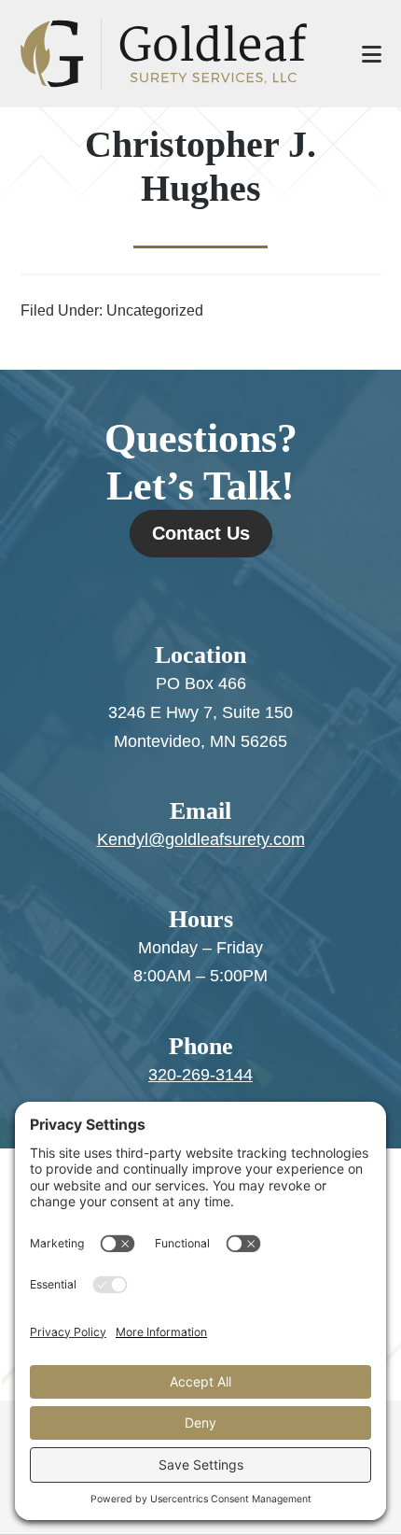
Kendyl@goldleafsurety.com (201, 839)
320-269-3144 (200, 1074)
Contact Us (201, 533)
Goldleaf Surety (173, 54)
